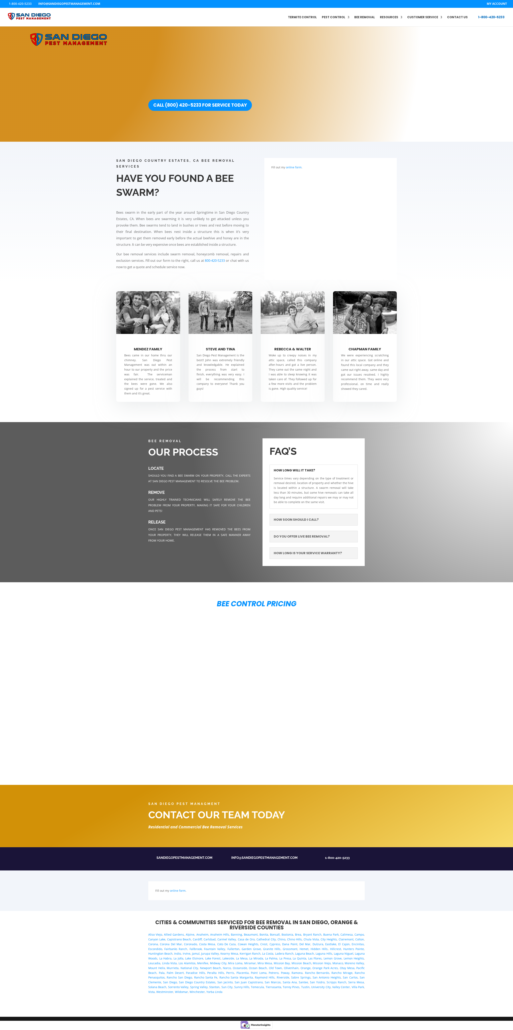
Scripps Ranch (336, 982)
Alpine (190, 934)
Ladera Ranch (284, 953)
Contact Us (457, 17)
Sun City (226, 987)
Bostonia (287, 934)
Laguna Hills (324, 953)
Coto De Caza (226, 944)
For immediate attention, (454, 119)
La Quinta (299, 958)
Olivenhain (291, 968)
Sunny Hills (241, 987)
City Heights (329, 939)
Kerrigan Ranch (250, 953)
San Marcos (273, 982)
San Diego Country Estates (197, 982)
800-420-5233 (455, 130)
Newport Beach (210, 968)
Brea (298, 934)
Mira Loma (235, 963)
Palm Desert (175, 973)
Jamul (196, 953)
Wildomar (181, 992)
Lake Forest (213, 958)
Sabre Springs (300, 977)
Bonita (264, 934)
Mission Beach (301, 963)
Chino (281, 939)
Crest (263, 944)
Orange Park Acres (325, 968)
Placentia (242, 973)
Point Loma (259, 973)
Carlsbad (210, 939)
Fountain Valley (214, 949)
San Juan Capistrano (249, 982)
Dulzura (318, 944)
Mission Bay (282, 963)
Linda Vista (169, 963)
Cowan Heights (248, 944)
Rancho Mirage (341, 973)
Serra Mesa (356, 982)
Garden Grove (251, 949)
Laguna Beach (304, 953)
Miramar (250, 963)
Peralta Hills (215, 973)
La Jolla (178, 958)
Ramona (297, 973)
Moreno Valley (354, 963)
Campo (359, 934)
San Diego (170, 982)
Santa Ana (290, 982)
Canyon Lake (156, 939)
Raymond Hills (265, 977)
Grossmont (290, 949)
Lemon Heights (354, 958)
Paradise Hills (195, 973)
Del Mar (304, 944)
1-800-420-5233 (491, 17)
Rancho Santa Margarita (236, 977)
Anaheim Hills (219, 934)
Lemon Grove (333, 958)
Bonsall (275, 934)
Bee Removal (364, 17)
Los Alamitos (187, 963)
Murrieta (173, 968)
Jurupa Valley (210, 953)
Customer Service (422, 17)
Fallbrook (196, 949)
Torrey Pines (291, 987)
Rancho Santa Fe (205, 977)
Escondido (155, 949)
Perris (230, 973)
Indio (177, 953)
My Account (497, 4)
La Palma (271, 958)
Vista (151, 992)
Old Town (275, 968)
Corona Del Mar (171, 944)
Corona (153, 944)
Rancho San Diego (179, 977)
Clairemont (346, 939)
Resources (389, 17)
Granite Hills (271, 949)
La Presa (285, 958)
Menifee (202, 963)
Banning (236, 934)
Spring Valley (199, 987)
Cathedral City (266, 939)
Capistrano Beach (179, 939)
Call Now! (454, 125)
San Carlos (350, 977)
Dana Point (289, 944)
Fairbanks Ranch (175, 949)
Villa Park (358, 987)
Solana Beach (157, 987)
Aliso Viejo (155, 934)
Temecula (257, 987)
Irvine (186, 953)
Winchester (197, 992)
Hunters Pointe (353, 949)
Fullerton (233, 949)
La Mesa (241, 958)
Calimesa (346, 934)
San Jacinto (225, 982)
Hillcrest (335, 949)
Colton (359, 939)
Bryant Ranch (312, 934)
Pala (162, 973)
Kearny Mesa (229, 953)
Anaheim (202, 934)
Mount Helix (156, 968)
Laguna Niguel (343, 953)
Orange (306, 968)
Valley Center (341, 987)
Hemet (304, 949)
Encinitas (358, 944)
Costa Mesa (207, 944)
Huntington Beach (160, 953)
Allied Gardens (174, 934)
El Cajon (343, 944)
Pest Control (333, 17)
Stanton (214, 987)
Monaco (337, 963)
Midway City (218, 963)
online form (294, 167)
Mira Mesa (265, 963)
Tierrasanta (273, 987)
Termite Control (302, 17)
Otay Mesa (347, 968)
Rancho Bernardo (317, 973)
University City (320, 987)
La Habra (165, 958)
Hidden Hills (319, 949)
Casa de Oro (246, 939)
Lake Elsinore (194, 958)
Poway (285, 973)
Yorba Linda (214, 992)
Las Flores (315, 958)
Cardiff (197, 939)
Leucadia (154, 963)
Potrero (274, 973)
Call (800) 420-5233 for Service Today (200, 105)
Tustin (305, 987)
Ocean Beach (258, 968)
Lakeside (228, 958)
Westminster (164, 992)
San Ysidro (317, 982)
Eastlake (330, 944)
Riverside (283, 977)
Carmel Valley (226, 939)
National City (189, 968)
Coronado (190, 944)
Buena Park (331, 934)
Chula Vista (311, 939)
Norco (227, 968)
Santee (303, 982)
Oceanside (240, 968)
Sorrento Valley (178, 987)
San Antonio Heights (327, 977)
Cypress (275, 944)
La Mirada (256, 958)
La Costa (267, 953)
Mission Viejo (322, 963)
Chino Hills (294, 939)
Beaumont (251, 934)
